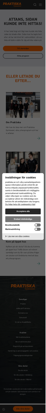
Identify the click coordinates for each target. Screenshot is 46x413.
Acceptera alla (23, 211)
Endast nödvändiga (23, 219)
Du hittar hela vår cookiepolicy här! (20, 204)
